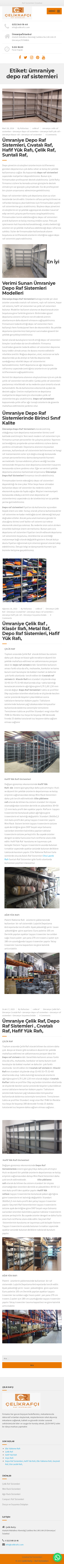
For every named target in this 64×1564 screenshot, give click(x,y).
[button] (57, 1557)
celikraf (35, 128)
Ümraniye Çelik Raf (51, 1009)
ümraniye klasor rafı (11, 134)
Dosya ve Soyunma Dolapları (15, 1504)
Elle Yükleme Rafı (12, 1448)
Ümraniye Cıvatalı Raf (16, 611)
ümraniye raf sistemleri (31, 134)
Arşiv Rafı (9, 1458)
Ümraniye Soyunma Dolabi (35, 615)
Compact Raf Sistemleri (13, 1499)
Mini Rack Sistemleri (11, 1488)
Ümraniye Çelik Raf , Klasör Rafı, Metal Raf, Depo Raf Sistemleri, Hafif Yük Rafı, (30, 631)
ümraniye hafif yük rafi (50, 131)
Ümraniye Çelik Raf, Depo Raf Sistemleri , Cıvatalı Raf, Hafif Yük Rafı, (30, 1026)
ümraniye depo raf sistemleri (26, 131)
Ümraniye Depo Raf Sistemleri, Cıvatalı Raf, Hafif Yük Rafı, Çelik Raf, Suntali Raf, (29, 147)
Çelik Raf (9, 1451)
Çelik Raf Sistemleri (11, 1483)
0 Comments (51, 134)
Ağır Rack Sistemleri (11, 1494)
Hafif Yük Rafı (11, 1454)
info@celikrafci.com (15, 1544)
